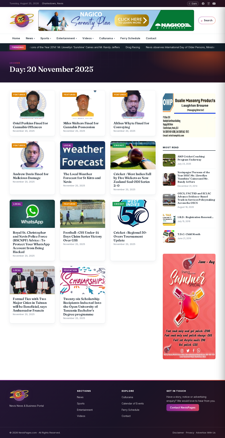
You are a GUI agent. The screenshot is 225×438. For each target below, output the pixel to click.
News (29, 38)
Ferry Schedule (130, 38)
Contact (151, 38)
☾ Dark (193, 3)
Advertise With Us (206, 432)
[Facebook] (203, 3)
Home (16, 38)
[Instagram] (208, 3)
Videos (87, 38)
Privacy (190, 432)
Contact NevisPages (182, 407)
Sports (44, 38)
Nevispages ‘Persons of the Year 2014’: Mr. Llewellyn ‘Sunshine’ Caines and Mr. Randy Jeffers (54, 47)
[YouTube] (214, 3)
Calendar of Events (133, 403)
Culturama (106, 38)
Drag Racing (121, 47)
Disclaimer (178, 432)
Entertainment (66, 38)
